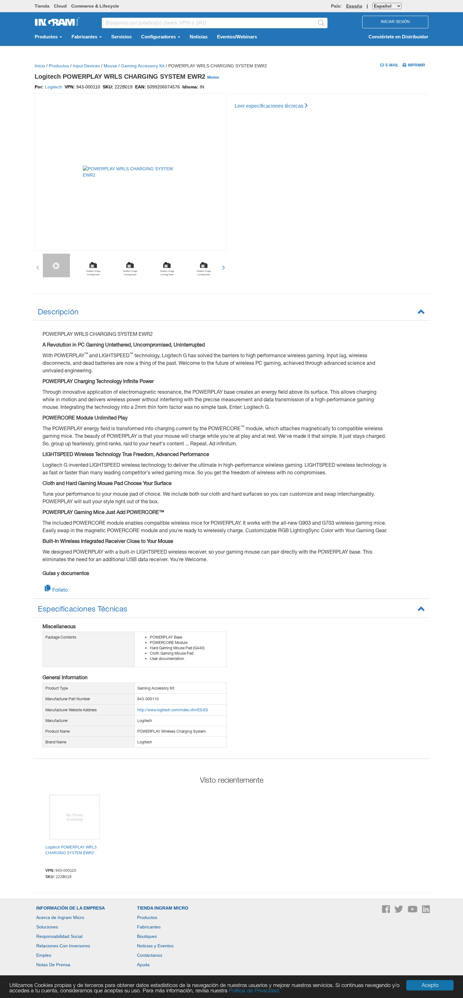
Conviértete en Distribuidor (398, 36)
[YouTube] (413, 910)
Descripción (58, 311)
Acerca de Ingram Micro (60, 917)
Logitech (53, 86)
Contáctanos (149, 955)
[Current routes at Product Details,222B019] (74, 817)
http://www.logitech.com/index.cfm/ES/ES (172, 710)
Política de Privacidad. (254, 990)
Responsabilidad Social (59, 936)
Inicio (40, 65)
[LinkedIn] (426, 910)
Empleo (43, 955)
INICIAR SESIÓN (395, 22)
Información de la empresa (70, 908)
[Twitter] (399, 910)
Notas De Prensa (53, 964)
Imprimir (416, 65)
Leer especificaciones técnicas (269, 106)
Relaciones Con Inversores (63, 945)
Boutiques (147, 936)
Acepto (430, 985)
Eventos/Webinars (237, 36)
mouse (110, 65)
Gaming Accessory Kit (142, 65)
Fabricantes (85, 36)
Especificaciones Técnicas (83, 608)
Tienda (42, 5)
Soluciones (47, 926)
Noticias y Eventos (155, 945)
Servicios (121, 36)
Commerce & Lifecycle (95, 5)
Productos (47, 36)
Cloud (60, 5)
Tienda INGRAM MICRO (162, 908)
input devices (86, 65)
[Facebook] (386, 910)
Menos (213, 77)
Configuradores (159, 36)
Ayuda (143, 964)
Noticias (199, 36)
